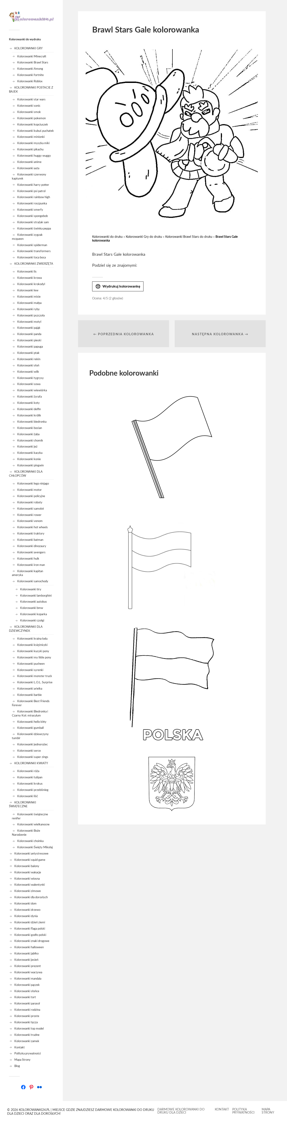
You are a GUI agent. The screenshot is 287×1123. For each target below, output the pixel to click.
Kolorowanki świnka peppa (34, 228)
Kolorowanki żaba (28, 434)
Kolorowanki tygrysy (30, 378)
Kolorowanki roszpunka (32, 203)
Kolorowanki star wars (31, 99)
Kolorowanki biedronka (31, 421)
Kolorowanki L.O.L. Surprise (34, 682)
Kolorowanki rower (29, 515)
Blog (17, 1066)
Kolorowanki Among (30, 68)
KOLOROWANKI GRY (28, 48)
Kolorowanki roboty (29, 502)
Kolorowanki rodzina (27, 1009)
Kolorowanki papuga (30, 346)
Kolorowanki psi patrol (31, 191)
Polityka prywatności (27, 1053)
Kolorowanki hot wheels (32, 527)
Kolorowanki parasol (27, 1003)
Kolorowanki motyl (29, 321)
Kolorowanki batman (30, 540)
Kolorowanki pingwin (30, 465)
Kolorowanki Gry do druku (144, 236)
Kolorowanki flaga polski (29, 928)
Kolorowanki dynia (26, 916)
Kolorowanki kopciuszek (32, 124)
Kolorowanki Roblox (29, 81)
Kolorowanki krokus (30, 783)
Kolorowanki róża (28, 771)
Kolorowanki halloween (29, 947)
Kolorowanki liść (27, 796)
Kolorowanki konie (29, 459)
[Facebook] (23, 1087)
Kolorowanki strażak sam (33, 222)
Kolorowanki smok (29, 112)
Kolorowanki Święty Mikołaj (35, 847)
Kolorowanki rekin (28, 359)
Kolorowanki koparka (33, 614)
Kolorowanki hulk (28, 558)
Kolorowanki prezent (27, 966)
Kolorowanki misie (29, 296)
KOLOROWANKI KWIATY (31, 763)
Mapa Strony (22, 1059)
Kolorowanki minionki (31, 137)
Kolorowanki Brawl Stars (32, 62)
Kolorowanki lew (27, 290)
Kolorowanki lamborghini (36, 595)
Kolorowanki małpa (29, 303)
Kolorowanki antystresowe (31, 853)
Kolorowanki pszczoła (31, 315)
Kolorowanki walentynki (29, 884)
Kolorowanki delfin (29, 409)
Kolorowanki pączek (27, 985)
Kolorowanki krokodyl (31, 284)
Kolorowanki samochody (32, 581)
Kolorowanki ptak (28, 353)
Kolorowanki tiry (30, 589)
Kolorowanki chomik (30, 440)
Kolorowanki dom (25, 903)
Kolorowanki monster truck (34, 676)
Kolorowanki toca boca (31, 257)
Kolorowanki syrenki (30, 670)
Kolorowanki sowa (28, 384)
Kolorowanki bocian (29, 428)
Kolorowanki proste (26, 1016)
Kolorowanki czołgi (32, 620)
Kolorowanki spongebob (32, 216)
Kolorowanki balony (26, 866)
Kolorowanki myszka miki (33, 143)
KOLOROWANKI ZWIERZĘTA (33, 263)
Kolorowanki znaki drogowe (31, 941)
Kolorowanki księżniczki (32, 645)
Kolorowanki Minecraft (31, 56)
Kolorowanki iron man (31, 565)
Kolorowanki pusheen (31, 663)
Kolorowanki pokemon (31, 118)
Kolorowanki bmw (31, 608)
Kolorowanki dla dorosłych (31, 897)
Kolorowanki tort (25, 997)
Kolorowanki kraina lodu (32, 638)
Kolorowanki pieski (29, 340)
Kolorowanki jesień (26, 960)
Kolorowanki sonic (28, 105)
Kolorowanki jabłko (26, 953)
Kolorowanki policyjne (31, 496)
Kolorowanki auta (28, 168)
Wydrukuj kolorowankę (117, 286)
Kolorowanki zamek (26, 1041)
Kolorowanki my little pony (34, 657)
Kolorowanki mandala (27, 978)
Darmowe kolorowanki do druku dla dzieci (180, 1111)
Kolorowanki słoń (28, 365)
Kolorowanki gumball (30, 728)
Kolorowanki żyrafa (29, 396)
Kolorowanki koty (28, 403)
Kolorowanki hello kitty (31, 722)
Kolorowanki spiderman (32, 245)
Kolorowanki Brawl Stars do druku (188, 236)
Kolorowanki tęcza (26, 1022)
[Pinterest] (31, 1087)
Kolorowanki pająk (28, 328)
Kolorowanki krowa (29, 278)
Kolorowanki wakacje (27, 872)
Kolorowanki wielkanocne (33, 824)
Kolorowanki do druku (107, 236)
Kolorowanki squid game (29, 860)
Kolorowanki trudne (26, 1035)
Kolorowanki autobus (33, 601)
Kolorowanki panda (29, 334)
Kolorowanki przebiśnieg (32, 790)
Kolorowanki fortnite (30, 75)
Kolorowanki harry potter (33, 185)
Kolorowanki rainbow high (33, 197)
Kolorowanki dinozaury (31, 546)
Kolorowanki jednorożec (32, 744)
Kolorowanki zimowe (27, 891)
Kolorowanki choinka (30, 841)
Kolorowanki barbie (29, 695)
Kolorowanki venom (30, 521)
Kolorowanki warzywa (28, 972)
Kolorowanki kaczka (29, 453)
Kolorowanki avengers (31, 552)
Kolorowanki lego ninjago (33, 483)
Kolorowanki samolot (30, 508)
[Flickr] (39, 1087)
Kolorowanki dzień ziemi (29, 922)
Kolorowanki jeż (27, 446)
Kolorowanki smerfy (30, 209)
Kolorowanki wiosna (27, 878)
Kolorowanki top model (29, 1028)
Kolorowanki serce (29, 750)
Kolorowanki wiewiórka (32, 390)
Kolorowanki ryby (28, 309)
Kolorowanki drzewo (27, 910)
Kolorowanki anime (29, 162)
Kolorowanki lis (27, 271)
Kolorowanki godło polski (30, 935)
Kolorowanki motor (29, 490)
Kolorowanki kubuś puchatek (35, 131)
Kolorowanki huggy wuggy (34, 155)
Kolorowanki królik (29, 415)
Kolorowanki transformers (34, 251)
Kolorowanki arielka (29, 688)
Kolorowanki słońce (26, 991)
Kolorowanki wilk (28, 371)
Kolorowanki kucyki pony (33, 651)
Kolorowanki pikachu (30, 149)
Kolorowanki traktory (30, 533)
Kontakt (19, 1047)
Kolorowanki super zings (32, 757)
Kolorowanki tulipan (29, 777)
